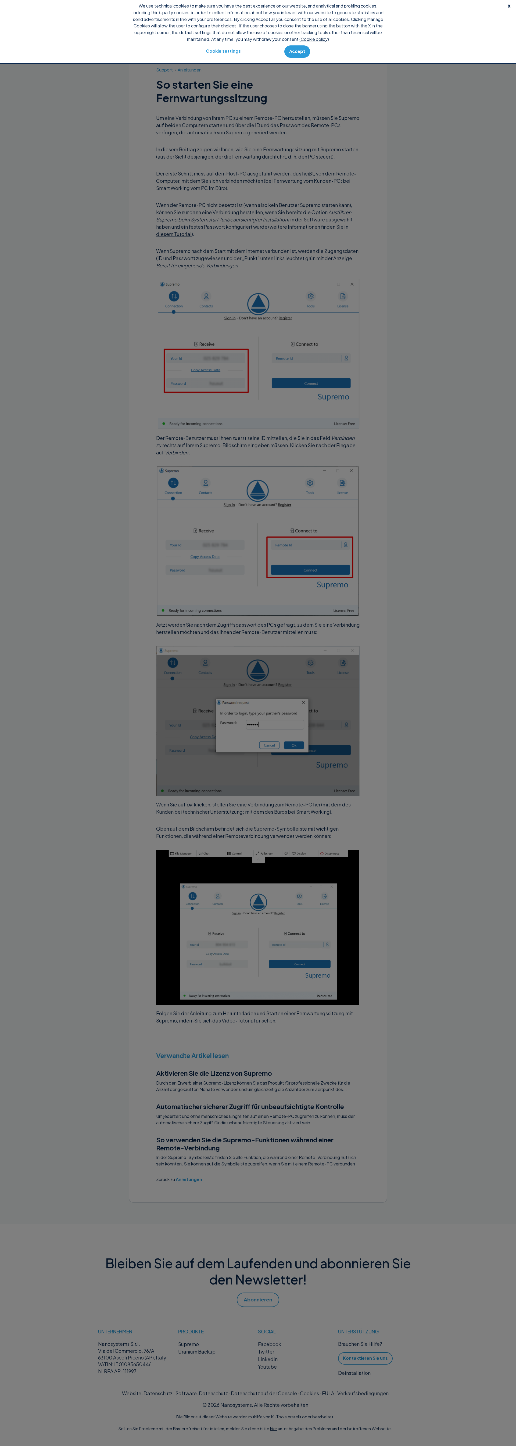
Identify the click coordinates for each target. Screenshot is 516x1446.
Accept (297, 51)
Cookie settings (223, 51)
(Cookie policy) (314, 39)
